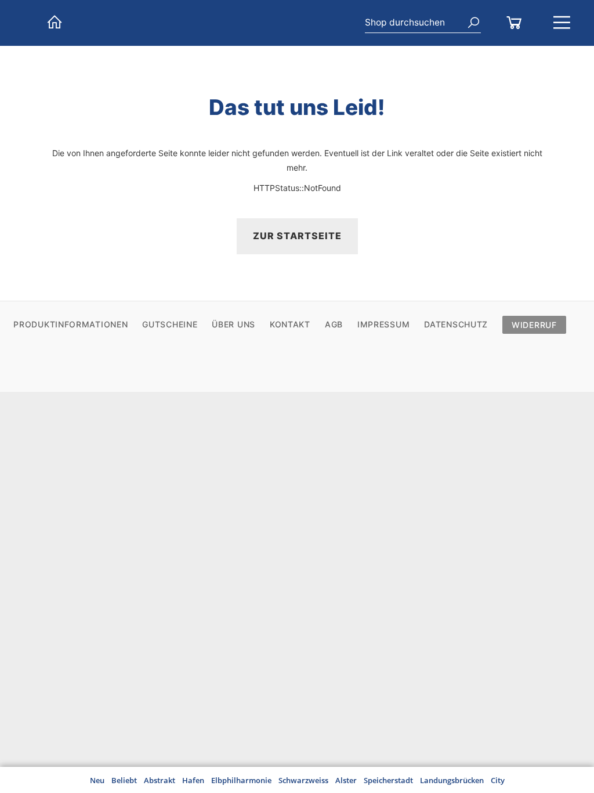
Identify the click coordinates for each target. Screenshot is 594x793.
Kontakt (290, 324)
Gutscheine (169, 324)
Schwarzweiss (303, 780)
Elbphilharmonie (241, 780)
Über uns (233, 324)
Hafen (193, 780)
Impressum (383, 324)
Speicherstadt (388, 780)
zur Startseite (297, 235)
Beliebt (124, 780)
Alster (346, 780)
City (498, 780)
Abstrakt (159, 780)
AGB (334, 324)
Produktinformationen (70, 324)
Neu (97, 780)
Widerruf (534, 325)
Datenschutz (456, 324)
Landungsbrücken (452, 780)
